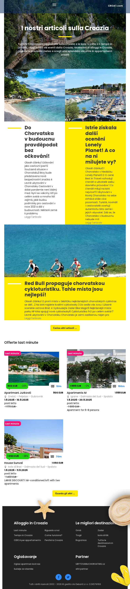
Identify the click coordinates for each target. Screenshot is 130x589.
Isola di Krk (103, 535)
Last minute (20, 530)
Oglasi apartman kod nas (27, 564)
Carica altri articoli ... (65, 328)
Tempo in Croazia (23, 535)
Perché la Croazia (54, 540)
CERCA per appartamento (27, 540)
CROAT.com (115, 5)
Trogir (79, 535)
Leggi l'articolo (33, 217)
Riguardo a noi (52, 530)
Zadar (101, 530)
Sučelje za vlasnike (23, 568)
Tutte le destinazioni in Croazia (105, 543)
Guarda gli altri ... (65, 493)
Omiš (78, 530)
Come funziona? (53, 535)
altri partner (82, 568)
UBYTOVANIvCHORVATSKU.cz (90, 564)
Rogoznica (81, 540)
